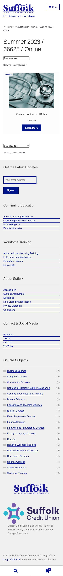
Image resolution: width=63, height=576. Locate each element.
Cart (41, 568)
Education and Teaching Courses (24, 405)
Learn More (31, 127)
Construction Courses (18, 382)
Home (9, 26)
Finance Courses (16, 422)
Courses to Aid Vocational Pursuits (25, 393)
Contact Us (9, 265)
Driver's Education (16, 399)
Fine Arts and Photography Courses (25, 427)
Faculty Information (13, 228)
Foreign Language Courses (21, 433)
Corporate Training (13, 261)
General (11, 439)
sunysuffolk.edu (11, 559)
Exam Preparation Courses (21, 416)
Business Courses (16, 370)
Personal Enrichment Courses (22, 450)
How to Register (11, 224)
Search (16, 571)
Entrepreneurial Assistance (17, 257)
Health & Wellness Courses (21, 444)
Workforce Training (17, 473)
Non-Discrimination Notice (17, 301)
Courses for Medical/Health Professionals (28, 387)
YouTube (8, 346)
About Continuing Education (18, 216)
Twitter (6, 338)
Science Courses (16, 461)
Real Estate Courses (18, 456)
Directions (8, 297)
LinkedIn (7, 342)
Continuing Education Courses (19, 220)
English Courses (15, 410)
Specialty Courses (16, 467)
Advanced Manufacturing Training (20, 253)
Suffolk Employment (13, 293)
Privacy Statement (12, 305)
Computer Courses (17, 376)
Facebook (8, 334)
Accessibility (9, 289)
